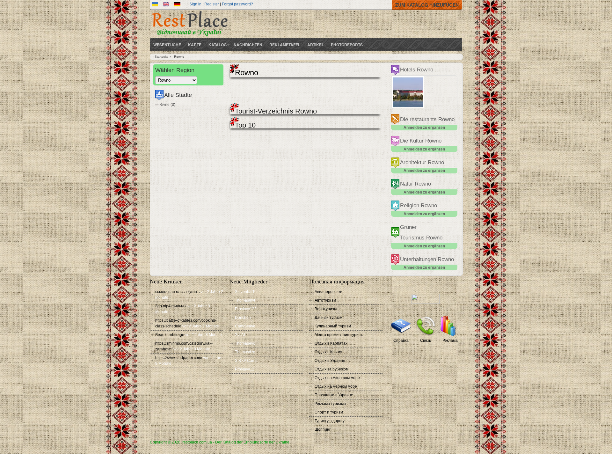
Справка (401, 340)
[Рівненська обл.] (155, 5)
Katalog (217, 45)
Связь (425, 340)
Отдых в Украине (330, 360)
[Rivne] (166, 5)
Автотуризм (325, 300)
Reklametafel (284, 45)
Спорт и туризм (329, 412)
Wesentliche (167, 45)
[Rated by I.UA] (426, 302)
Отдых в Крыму (328, 352)
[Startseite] (189, 37)
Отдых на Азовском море (337, 378)
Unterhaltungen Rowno (427, 259)
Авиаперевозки (328, 291)
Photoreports (347, 45)
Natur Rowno (415, 184)
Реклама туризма (330, 403)
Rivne (164, 104)
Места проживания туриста (340, 335)
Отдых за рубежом (331, 369)
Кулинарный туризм (333, 326)
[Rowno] (177, 5)
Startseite (162, 56)
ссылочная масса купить (177, 291)
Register (211, 4)
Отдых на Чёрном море (336, 386)
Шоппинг (323, 429)
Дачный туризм (328, 317)
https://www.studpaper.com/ (178, 357)
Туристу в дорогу (330, 421)
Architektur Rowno (422, 162)
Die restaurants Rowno (427, 119)
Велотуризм (326, 309)
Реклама (450, 340)
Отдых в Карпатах (331, 343)
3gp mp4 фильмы (170, 306)
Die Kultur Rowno (420, 141)
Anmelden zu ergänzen (424, 127)
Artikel (315, 45)
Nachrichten (248, 45)
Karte (194, 45)
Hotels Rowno (416, 70)
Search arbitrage (169, 335)
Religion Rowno (418, 205)
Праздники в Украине (334, 395)
